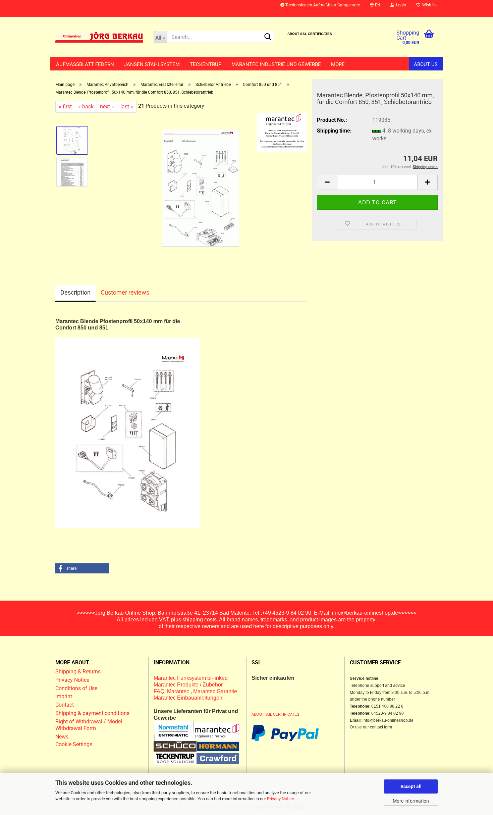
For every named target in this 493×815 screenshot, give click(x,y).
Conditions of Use (76, 688)
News (61, 736)
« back (86, 106)
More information (411, 801)
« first (65, 106)
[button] (375, 8)
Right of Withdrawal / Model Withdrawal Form (88, 725)
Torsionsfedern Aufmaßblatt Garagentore (322, 5)
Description (75, 292)
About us (426, 64)
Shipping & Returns (78, 671)
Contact (64, 705)
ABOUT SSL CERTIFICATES (309, 34)
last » (126, 106)
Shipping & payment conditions (92, 713)
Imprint (63, 696)
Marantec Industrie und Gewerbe (276, 64)
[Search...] (268, 37)
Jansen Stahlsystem (152, 64)
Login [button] (400, 5)
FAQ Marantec (172, 691)
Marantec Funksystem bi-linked (191, 678)
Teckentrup (205, 64)
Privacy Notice (280, 798)
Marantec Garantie (215, 691)
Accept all (411, 786)
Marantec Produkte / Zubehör (188, 684)
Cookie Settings (73, 744)
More (338, 64)
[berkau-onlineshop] (99, 37)
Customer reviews (125, 292)
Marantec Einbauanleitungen (188, 698)
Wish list (429, 5)
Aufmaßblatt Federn (85, 64)
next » (107, 106)
